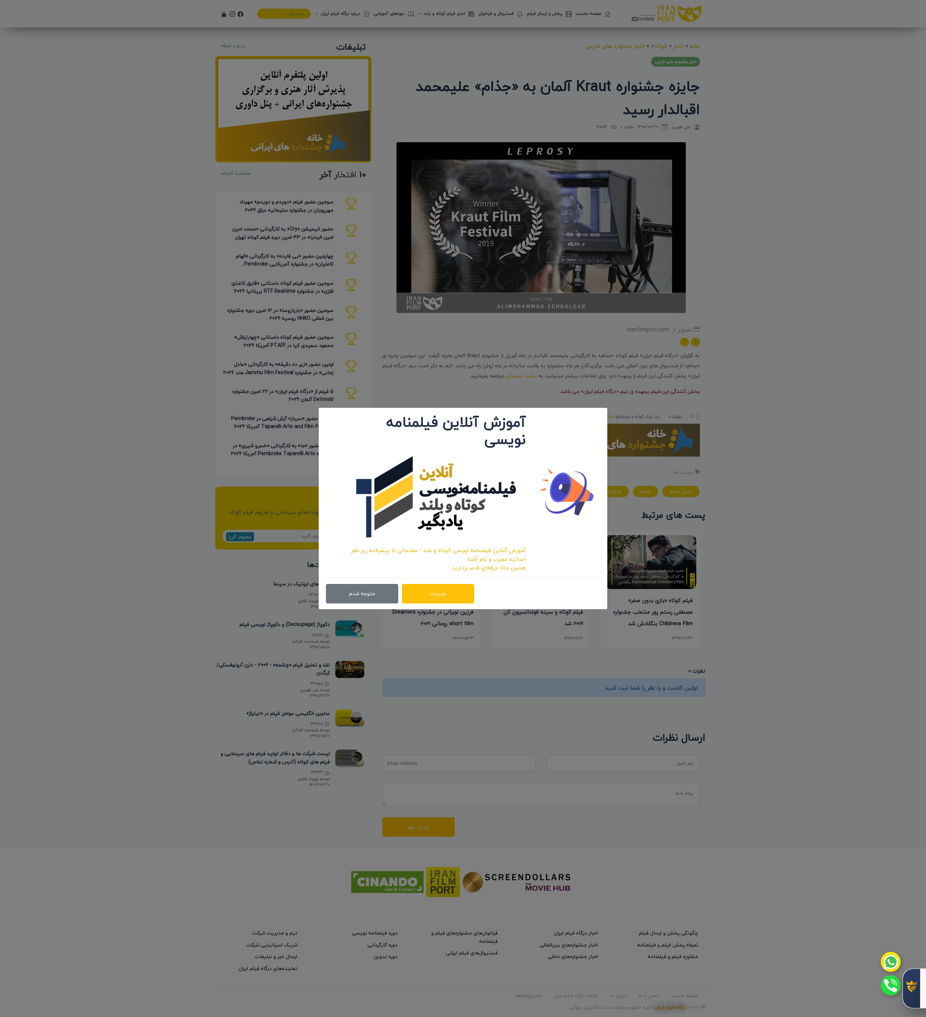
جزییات (438, 593)
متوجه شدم (362, 593)
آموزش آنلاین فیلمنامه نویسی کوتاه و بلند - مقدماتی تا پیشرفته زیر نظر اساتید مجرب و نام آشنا (438, 554)
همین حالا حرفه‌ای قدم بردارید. (488, 568)
